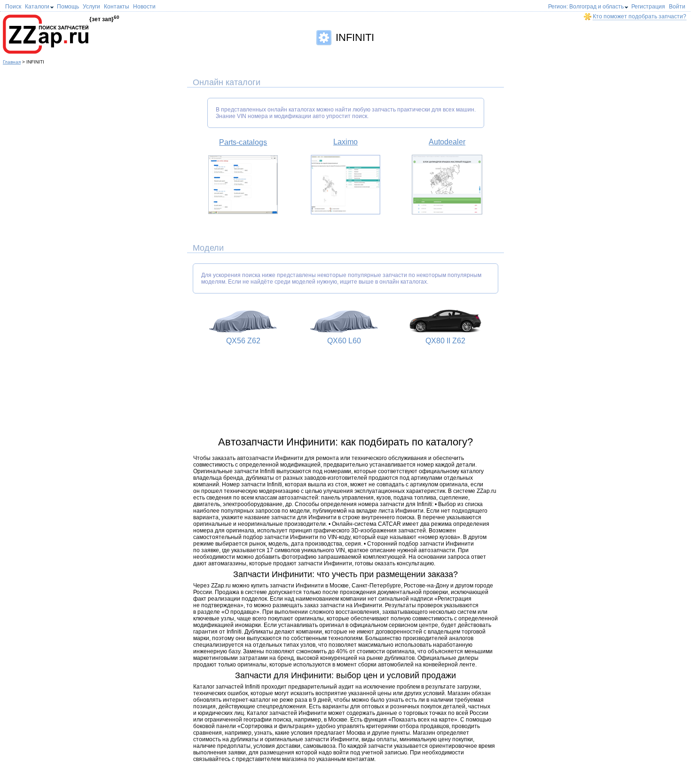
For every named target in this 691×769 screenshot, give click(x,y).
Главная (12, 61)
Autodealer (447, 142)
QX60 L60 (344, 341)
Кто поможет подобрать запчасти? (639, 16)
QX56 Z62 (243, 341)
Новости (144, 6)
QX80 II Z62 (445, 341)
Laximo (345, 142)
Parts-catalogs (243, 142)
